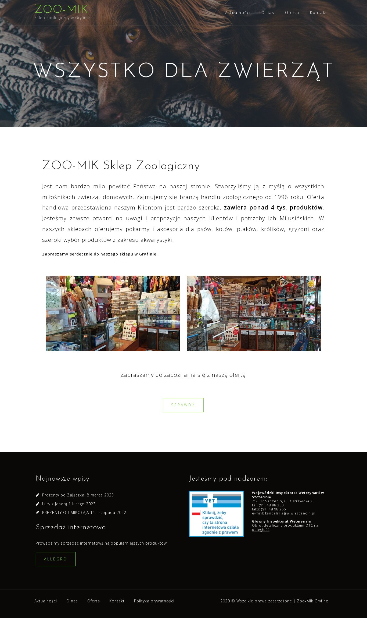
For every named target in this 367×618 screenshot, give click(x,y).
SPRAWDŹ (183, 404)
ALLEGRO (55, 559)
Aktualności (238, 12)
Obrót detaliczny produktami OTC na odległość (285, 527)
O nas (267, 12)
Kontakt (318, 12)
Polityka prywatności (154, 600)
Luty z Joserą (54, 503)
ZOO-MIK (61, 10)
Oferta (292, 12)
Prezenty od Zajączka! (63, 495)
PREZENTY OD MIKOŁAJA (65, 512)
